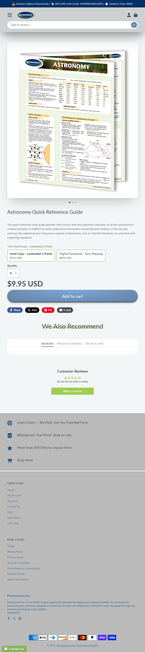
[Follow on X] (14, 618)
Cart (136, 15)
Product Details (16, 573)
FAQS (10, 546)
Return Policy (15, 551)
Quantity (12, 265)
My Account (14, 495)
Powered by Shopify (87, 645)
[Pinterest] (20, 618)
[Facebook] (8, 618)
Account (129, 15)
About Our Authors (18, 579)
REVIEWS (47, 343)
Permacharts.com (66, 645)
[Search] (134, 25)
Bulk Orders (14, 517)
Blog (10, 512)
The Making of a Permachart (23, 568)
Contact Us (13, 506)
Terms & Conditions (18, 562)
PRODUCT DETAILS (69, 343)
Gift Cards (13, 523)
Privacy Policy (15, 557)
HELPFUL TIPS (94, 343)
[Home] (26, 15)
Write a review (72, 391)
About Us (12, 501)
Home (10, 489)
